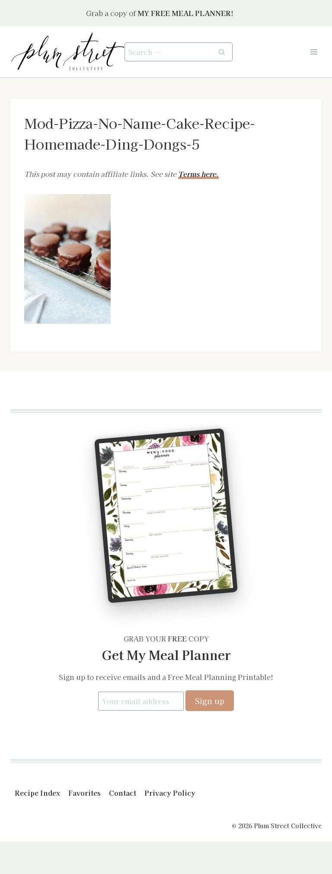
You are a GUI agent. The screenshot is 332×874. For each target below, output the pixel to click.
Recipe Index (37, 793)
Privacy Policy (169, 793)
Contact (122, 793)
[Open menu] (314, 51)
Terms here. (198, 174)
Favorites (84, 793)
